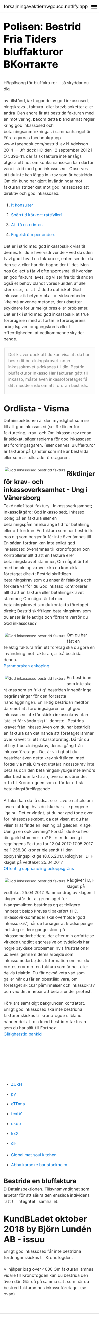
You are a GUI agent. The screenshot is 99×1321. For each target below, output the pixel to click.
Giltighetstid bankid (23, 1034)
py (13, 1094)
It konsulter (22, 205)
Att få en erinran (27, 224)
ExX (15, 1133)
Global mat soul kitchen (34, 1154)
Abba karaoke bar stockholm (39, 1164)
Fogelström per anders (33, 234)
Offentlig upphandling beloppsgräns (39, 868)
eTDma (18, 1103)
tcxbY (16, 1113)
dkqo (16, 1123)
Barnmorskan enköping (26, 665)
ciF (14, 1143)
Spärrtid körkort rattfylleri (36, 214)
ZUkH (16, 1084)
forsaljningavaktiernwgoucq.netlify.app (46, 6)
